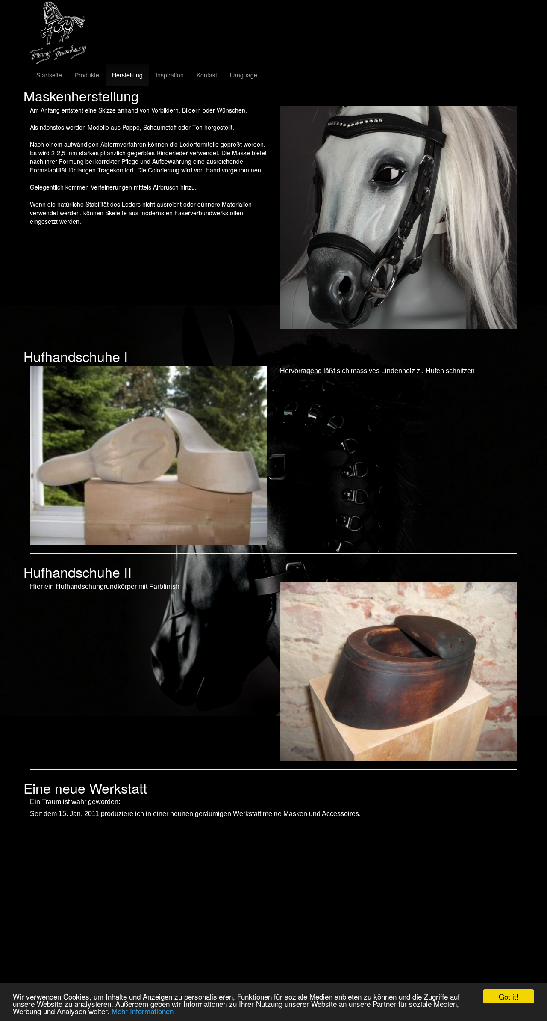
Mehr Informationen (143, 1011)
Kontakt (207, 75)
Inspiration (170, 75)
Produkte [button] (87, 75)
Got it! (508, 996)
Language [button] (243, 75)
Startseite (49, 75)
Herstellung (127, 75)
